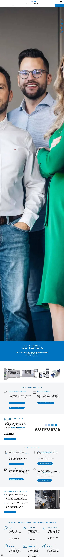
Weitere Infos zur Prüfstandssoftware (45, 402)
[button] (2, 555)
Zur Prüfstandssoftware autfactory (45, 463)
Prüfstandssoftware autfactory (46, 452)
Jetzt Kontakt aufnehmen (10, 438)
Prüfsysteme (13, 427)
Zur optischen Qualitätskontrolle (16, 479)
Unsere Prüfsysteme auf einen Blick (17, 403)
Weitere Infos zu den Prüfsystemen (17, 407)
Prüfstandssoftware (47, 472)
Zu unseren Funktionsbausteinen (16, 463)
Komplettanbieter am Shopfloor (44, 480)
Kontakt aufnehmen (58, 5)
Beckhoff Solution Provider (19, 454)
